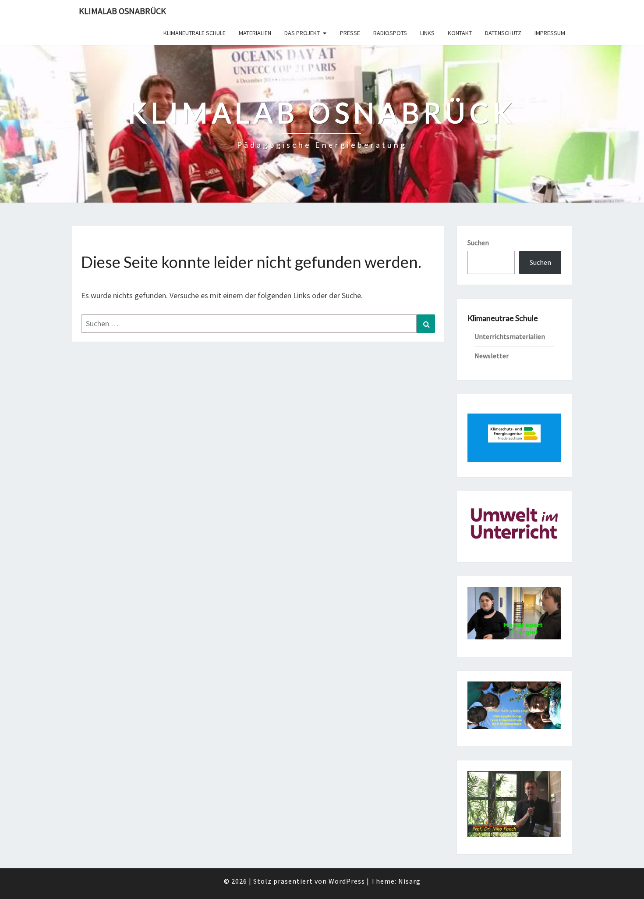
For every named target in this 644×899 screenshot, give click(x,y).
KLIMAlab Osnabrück (122, 10)
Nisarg (409, 881)
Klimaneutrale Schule (194, 33)
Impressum (549, 33)
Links (427, 33)
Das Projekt (302, 33)
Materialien (255, 33)
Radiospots (390, 33)
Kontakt (460, 33)
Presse (350, 33)
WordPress (347, 881)
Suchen (478, 242)
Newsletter (491, 355)
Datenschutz (503, 33)
